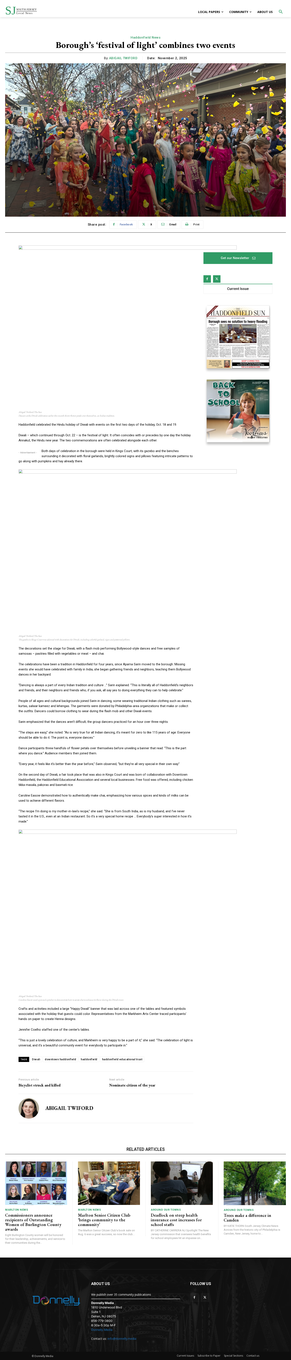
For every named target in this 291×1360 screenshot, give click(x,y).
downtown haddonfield (60, 1059)
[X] (216, 279)
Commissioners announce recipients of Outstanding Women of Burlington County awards (33, 1222)
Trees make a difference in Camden (247, 1218)
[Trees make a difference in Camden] (255, 1183)
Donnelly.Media (101, 1329)
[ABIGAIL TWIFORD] (29, 1108)
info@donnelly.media (122, 1339)
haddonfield (89, 1059)
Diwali (36, 1059)
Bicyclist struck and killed (40, 1085)
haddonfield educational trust (122, 1059)
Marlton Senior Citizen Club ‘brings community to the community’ (104, 1219)
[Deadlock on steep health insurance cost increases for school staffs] (182, 1183)
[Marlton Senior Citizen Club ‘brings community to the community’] (109, 1183)
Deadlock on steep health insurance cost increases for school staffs (176, 1219)
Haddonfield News (145, 37)
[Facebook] (207, 279)
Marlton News (16, 1209)
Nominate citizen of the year (132, 1085)
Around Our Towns (166, 1209)
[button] (281, 12)
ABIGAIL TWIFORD (123, 58)
